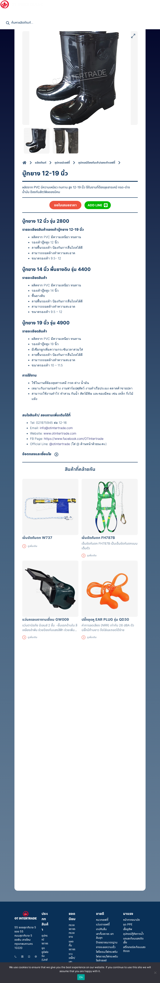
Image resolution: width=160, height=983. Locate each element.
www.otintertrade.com (60, 433)
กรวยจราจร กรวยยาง (72, 930)
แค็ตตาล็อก (123, 4)
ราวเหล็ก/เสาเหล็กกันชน (72, 961)
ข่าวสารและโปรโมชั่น (67, 4)
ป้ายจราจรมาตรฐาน (106, 942)
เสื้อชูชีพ (127, 929)
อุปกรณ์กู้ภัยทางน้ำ (133, 934)
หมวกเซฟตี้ (102, 920)
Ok (81, 977)
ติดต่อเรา (7, 12)
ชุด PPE (127, 924)
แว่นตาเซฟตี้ (103, 924)
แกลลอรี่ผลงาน (98, 4)
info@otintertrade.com (56, 428)
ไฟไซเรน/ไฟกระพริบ (106, 952)
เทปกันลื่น (101, 929)
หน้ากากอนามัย (131, 920)
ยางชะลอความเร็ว (106, 947)
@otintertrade (60, 444)
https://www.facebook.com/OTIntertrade (73, 439)
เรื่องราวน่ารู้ (141, 4)
